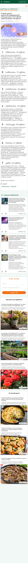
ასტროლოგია (5, 186)
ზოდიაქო (13, 186)
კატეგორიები (22, 1)
